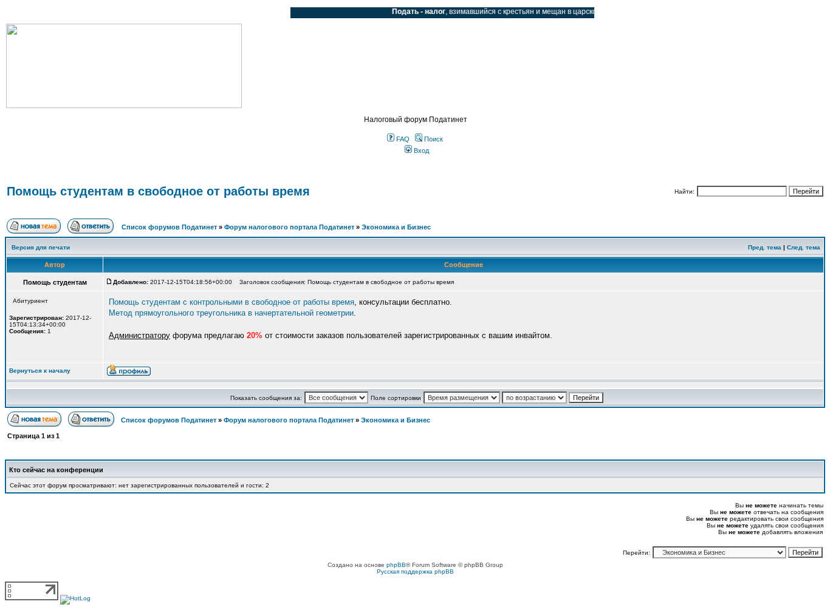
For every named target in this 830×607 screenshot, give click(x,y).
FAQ (402, 139)
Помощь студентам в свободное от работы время (158, 191)
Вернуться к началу (39, 370)
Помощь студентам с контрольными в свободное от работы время (231, 302)
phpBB (396, 564)
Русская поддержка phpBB (415, 571)
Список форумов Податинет (169, 227)
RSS (272, 12)
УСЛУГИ (130, 12)
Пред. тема (764, 247)
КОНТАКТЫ (231, 12)
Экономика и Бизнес (396, 227)
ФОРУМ (33, 12)
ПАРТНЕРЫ (178, 12)
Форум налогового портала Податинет (289, 227)
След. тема (803, 247)
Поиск (432, 139)
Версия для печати (41, 247)
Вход (420, 150)
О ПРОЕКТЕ (82, 12)
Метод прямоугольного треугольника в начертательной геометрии (231, 312)
